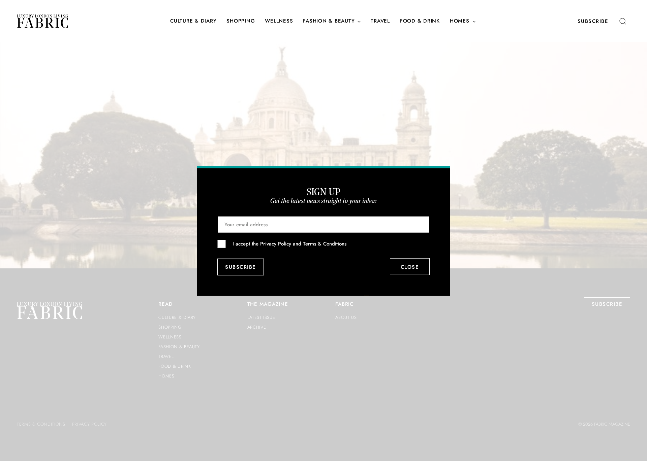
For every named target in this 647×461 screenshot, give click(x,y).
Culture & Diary (193, 21)
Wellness (279, 21)
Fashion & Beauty (329, 21)
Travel (380, 21)
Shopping (240, 21)
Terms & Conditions (324, 243)
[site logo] (42, 21)
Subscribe (593, 21)
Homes (459, 21)
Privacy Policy (275, 243)
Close (410, 266)
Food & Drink (420, 21)
